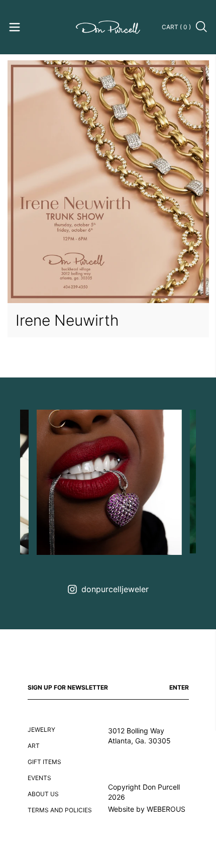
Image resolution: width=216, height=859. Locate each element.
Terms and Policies (60, 810)
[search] (202, 27)
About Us (43, 794)
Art (34, 745)
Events (39, 778)
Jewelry (41, 729)
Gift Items (44, 762)
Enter (179, 687)
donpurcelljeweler (115, 589)
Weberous (166, 809)
